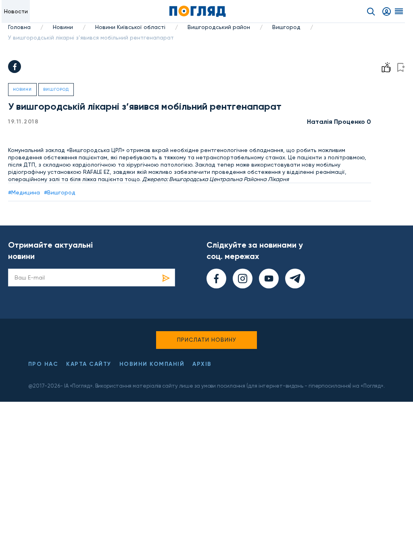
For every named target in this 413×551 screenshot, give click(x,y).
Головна (19, 27)
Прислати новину (206, 339)
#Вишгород (59, 192)
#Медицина (24, 192)
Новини (63, 27)
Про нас (43, 364)
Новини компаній (152, 364)
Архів (202, 364)
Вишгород (286, 27)
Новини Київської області (130, 27)
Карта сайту (88, 364)
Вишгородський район (219, 27)
